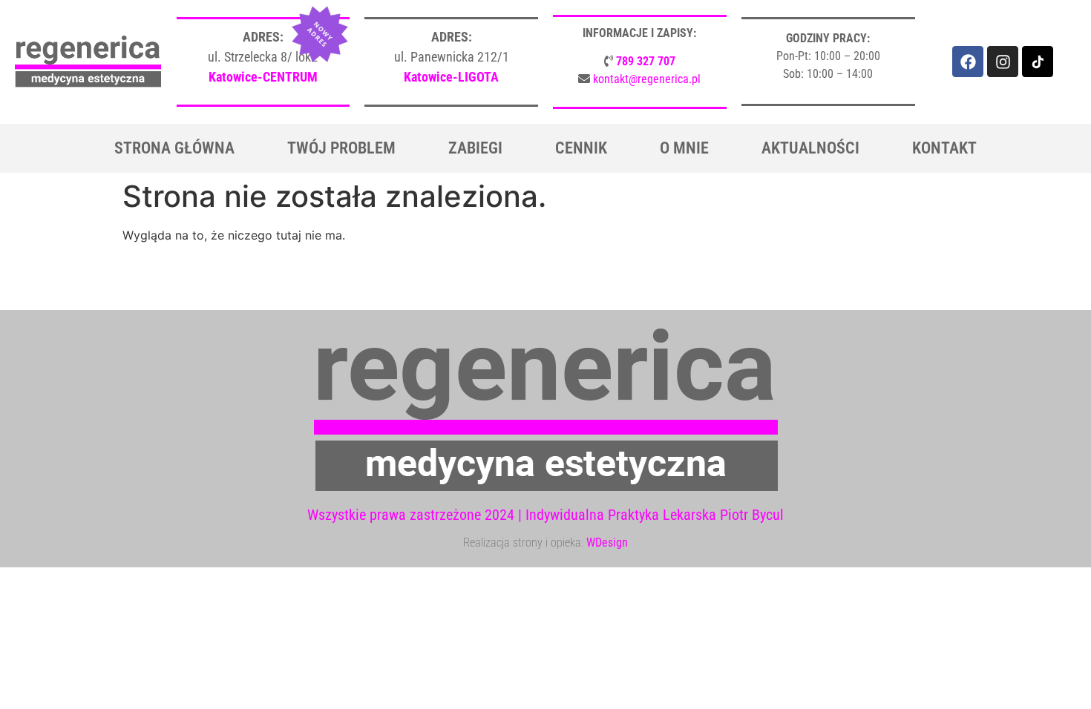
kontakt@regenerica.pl (647, 79)
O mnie (684, 148)
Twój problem (341, 148)
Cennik (581, 148)
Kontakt (944, 148)
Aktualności (810, 148)
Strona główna (174, 148)
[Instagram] (1002, 61)
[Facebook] (967, 61)
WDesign (607, 542)
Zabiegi (475, 148)
